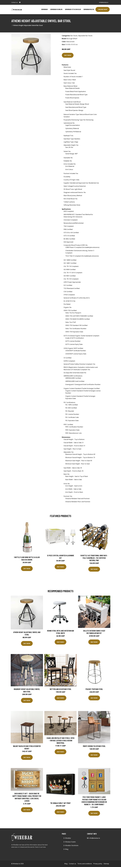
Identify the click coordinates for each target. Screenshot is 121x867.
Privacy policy (97, 864)
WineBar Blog (89, 9)
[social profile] (20, 2)
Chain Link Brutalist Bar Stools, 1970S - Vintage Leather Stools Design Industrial (60, 740)
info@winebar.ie (103, 2)
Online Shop (102, 9)
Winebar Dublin (56, 9)
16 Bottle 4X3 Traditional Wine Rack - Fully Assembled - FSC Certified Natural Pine (94, 557)
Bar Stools (74, 36)
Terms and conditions (84, 864)
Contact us (72, 864)
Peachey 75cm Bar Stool (94, 689)
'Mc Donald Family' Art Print (60, 803)
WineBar (44, 9)
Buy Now (67, 55)
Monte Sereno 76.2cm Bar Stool (94, 746)
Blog (66, 849)
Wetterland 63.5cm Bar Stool (60, 689)
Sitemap (106, 864)
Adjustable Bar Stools (85, 36)
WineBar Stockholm (73, 9)
